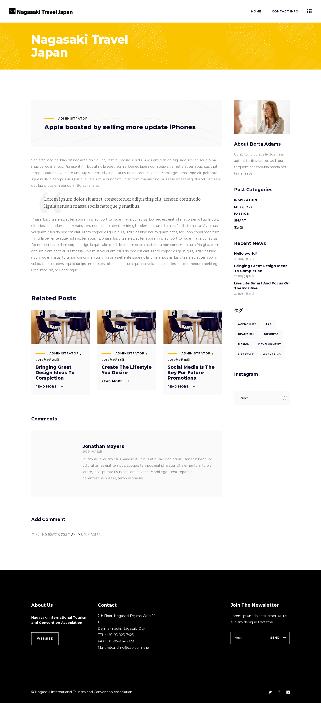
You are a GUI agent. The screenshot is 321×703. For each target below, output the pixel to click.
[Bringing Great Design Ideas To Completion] (60, 327)
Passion (242, 213)
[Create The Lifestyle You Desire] (126, 327)
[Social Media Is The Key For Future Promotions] (192, 327)
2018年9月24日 (47, 359)
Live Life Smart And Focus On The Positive (262, 285)
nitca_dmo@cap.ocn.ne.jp (128, 647)
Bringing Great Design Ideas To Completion (54, 373)
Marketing (272, 354)
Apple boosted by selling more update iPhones (120, 127)
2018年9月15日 (179, 359)
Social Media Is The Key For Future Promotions (191, 373)
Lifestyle (243, 207)
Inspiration (246, 200)
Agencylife (247, 324)
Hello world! (245, 253)
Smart (240, 220)
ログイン (74, 534)
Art (269, 324)
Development (269, 344)
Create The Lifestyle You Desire (127, 370)
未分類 (238, 227)
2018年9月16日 (113, 359)
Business (271, 334)
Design (243, 344)
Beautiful (246, 334)
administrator (72, 118)
